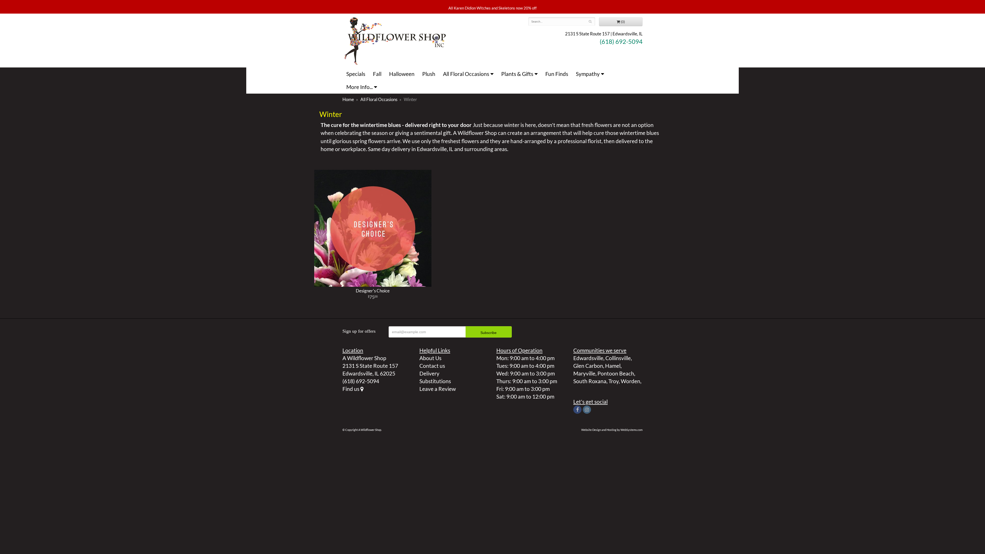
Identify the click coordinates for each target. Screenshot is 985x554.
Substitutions (435, 381)
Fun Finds (556, 74)
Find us (351, 388)
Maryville (584, 373)
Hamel (612, 365)
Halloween (402, 74)
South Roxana (589, 381)
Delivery (429, 373)
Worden (630, 381)
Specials (355, 74)
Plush (428, 74)
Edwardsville (588, 358)
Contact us (432, 365)
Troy (613, 381)
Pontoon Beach (615, 373)
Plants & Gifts (517, 74)
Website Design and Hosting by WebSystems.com (612, 429)
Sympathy (588, 74)
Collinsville (618, 358)
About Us (430, 358)
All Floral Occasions (466, 74)
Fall (377, 74)
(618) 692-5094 (621, 41)
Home (348, 99)
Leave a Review (437, 388)
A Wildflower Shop (395, 40)
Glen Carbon (588, 365)
